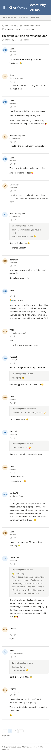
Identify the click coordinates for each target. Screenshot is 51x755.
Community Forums (27, 7)
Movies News (9, 18)
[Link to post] (14, 55)
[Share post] (11, 55)
